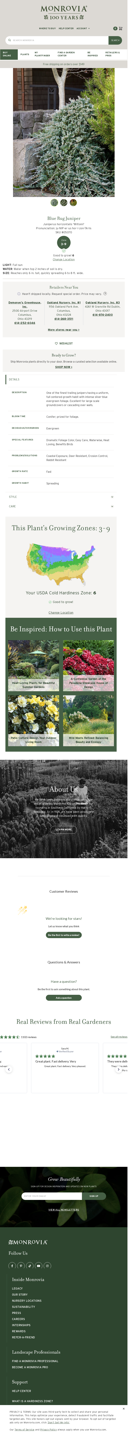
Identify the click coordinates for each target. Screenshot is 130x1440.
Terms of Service (24, 1429)
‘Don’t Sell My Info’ (58, 1422)
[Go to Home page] (64, 12)
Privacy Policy (48, 1429)
